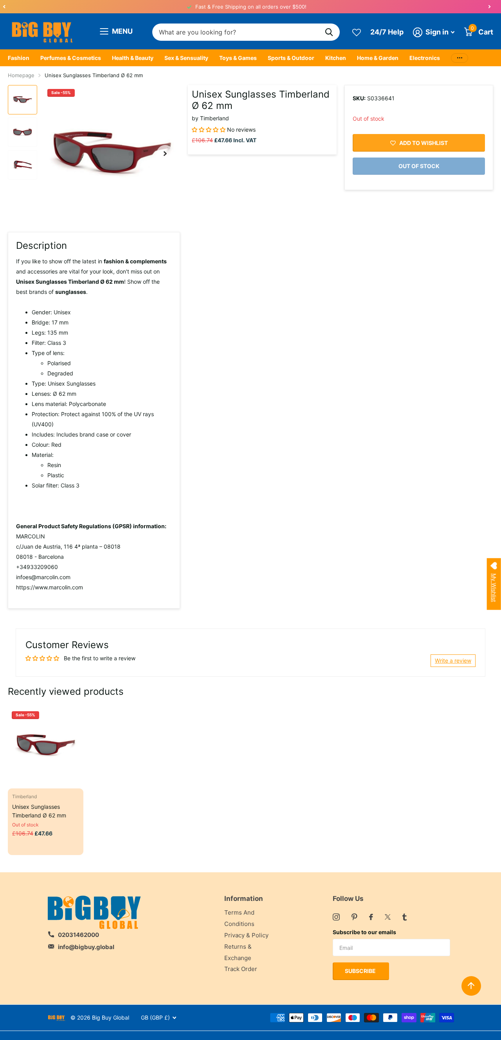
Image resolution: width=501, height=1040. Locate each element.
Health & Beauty (132, 57)
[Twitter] (388, 917)
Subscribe (361, 971)
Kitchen (335, 57)
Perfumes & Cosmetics (70, 57)
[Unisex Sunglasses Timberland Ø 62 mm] (45, 745)
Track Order (240, 969)
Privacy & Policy (246, 935)
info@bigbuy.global (86, 947)
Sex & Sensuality (186, 57)
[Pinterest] (354, 916)
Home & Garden (377, 57)
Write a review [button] (453, 660)
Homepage (21, 75)
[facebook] (371, 917)
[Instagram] (336, 916)
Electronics (424, 57)
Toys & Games (238, 57)
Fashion (18, 57)
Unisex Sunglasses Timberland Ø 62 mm (39, 810)
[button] (4, 6)
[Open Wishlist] (356, 32)
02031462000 (78, 935)
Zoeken (329, 32)
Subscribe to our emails (364, 932)
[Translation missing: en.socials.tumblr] (404, 916)
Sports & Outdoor (291, 57)
